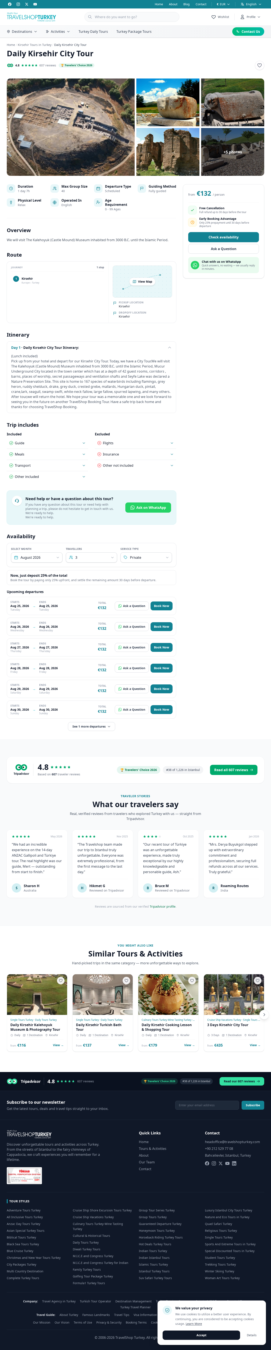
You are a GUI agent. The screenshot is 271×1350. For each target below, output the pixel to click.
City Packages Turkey (21, 1264)
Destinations (22, 31)
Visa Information (145, 1315)
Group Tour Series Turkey (157, 1210)
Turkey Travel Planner (135, 1307)
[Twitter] (27, 4)
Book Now (161, 606)
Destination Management (133, 1301)
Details (252, 1335)
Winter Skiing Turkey (219, 1271)
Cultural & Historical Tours (91, 1236)
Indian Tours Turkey (153, 1251)
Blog (186, 4)
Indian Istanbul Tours (154, 1258)
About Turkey (68, 1315)
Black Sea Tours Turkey (23, 1244)
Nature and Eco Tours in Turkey (227, 1217)
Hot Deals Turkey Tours (155, 1244)
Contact (201, 4)
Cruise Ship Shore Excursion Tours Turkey (102, 1210)
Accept (201, 1335)
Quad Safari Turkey (218, 1224)
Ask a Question (134, 606)
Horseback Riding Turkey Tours (161, 1237)
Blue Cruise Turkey (20, 1251)
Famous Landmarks (96, 1315)
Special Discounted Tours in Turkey (229, 1251)
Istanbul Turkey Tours (154, 1271)
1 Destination (35, 1035)
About (173, 4)
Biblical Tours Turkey (21, 1237)
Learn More (194, 1324)
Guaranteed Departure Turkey (160, 1224)
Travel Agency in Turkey (59, 1301)
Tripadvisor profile (163, 906)
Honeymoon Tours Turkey (157, 1231)
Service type (129, 549)
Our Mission (41, 1322)
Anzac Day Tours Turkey (23, 1224)
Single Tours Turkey (219, 1237)
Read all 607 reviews (231, 770)
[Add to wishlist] (259, 65)
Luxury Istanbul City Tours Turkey (228, 1210)
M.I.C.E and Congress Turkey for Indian (100, 1263)
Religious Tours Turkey (221, 1231)
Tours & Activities (152, 1148)
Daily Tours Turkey (86, 1242)
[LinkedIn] (234, 1163)
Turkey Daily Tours (93, 31)
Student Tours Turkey (220, 1258)
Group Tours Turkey (153, 1217)
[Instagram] (18, 4)
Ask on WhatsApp (151, 507)
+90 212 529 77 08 (219, 1148)
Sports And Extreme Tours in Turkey (230, 1244)
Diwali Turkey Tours (86, 1249)
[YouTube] (35, 4)
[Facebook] (10, 4)
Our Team (147, 1162)
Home (159, 4)
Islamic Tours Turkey (153, 1264)
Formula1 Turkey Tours (89, 1283)
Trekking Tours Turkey (220, 1264)
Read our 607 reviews (239, 1081)
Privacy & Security (109, 1322)
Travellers (74, 549)
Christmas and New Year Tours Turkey (34, 1258)
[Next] (264, 1014)
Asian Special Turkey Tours (25, 1231)
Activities (58, 31)
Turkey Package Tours (134, 31)
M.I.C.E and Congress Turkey (93, 1256)
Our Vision (62, 1322)
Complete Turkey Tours (23, 1278)
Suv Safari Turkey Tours (155, 1278)
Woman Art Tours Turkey (222, 1278)
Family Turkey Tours (87, 1269)
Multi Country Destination (25, 1271)
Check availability (224, 237)
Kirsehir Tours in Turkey (34, 45)
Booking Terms (136, 1322)
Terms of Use (83, 1322)
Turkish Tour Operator (95, 1301)
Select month (21, 549)
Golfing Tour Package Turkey (93, 1276)
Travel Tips (121, 1315)
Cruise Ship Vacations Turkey (93, 1217)
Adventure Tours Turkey (23, 1210)
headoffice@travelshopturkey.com (232, 1141)
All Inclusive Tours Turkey (25, 1217)
